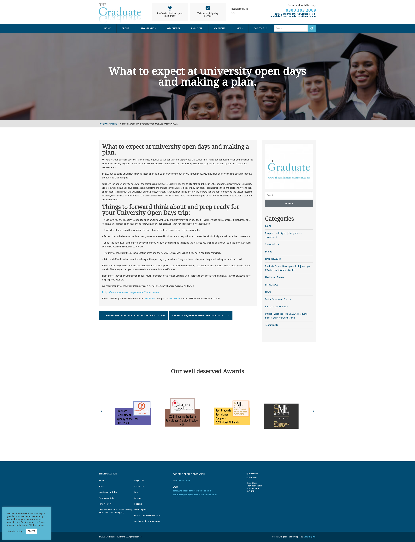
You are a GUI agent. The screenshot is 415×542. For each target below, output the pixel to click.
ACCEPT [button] (31, 531)
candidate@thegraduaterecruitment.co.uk (292, 16)
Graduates (173, 28)
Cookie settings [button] (16, 531)
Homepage (103, 124)
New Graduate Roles (108, 492)
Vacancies (219, 28)
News (240, 28)
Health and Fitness (274, 277)
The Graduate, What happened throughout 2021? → (200, 315)
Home (107, 28)
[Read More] (289, 167)
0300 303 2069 (301, 10)
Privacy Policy (105, 503)
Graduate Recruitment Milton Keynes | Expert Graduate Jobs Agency (115, 511)
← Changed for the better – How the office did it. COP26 (133, 315)
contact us (174, 298)
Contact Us (260, 28)
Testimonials (271, 324)
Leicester (138, 503)
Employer (196, 28)
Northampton (140, 509)
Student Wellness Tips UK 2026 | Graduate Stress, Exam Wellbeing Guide (286, 315)
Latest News (271, 284)
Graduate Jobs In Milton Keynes (146, 515)
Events (113, 124)
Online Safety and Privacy (278, 299)
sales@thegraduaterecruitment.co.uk (295, 13)
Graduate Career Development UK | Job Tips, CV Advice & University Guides (287, 268)
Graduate (149, 298)
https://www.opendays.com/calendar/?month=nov (130, 292)
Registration (148, 28)
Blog (136, 492)
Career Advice (272, 244)
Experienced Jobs (106, 498)
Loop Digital (310, 536)
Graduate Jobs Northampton (147, 521)
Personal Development (276, 306)
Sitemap (138, 498)
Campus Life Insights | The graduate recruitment (283, 235)
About (125, 28)
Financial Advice (273, 258)
